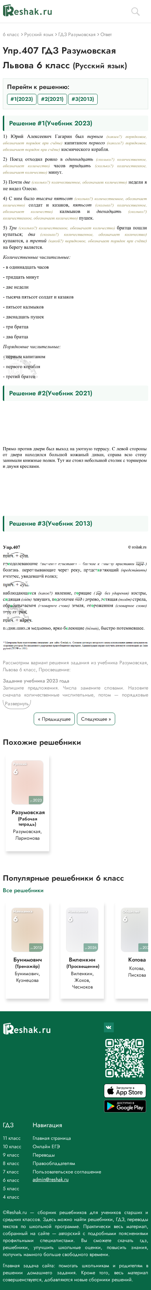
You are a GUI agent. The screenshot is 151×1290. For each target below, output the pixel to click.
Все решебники (23, 890)
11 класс (12, 1138)
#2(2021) (52, 99)
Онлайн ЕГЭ (46, 1146)
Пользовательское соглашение (67, 1171)
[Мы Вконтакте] (109, 1027)
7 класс (11, 1171)
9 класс (11, 1154)
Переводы (44, 1154)
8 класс (11, 1163)
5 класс (11, 1188)
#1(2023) (22, 99)
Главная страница (52, 1138)
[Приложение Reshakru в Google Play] (125, 1111)
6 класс (11, 1180)
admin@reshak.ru (50, 1179)
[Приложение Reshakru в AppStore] (125, 1096)
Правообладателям (54, 1163)
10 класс (12, 1146)
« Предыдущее (54, 718)
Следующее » (96, 718)
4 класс (11, 1196)
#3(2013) (83, 99)
